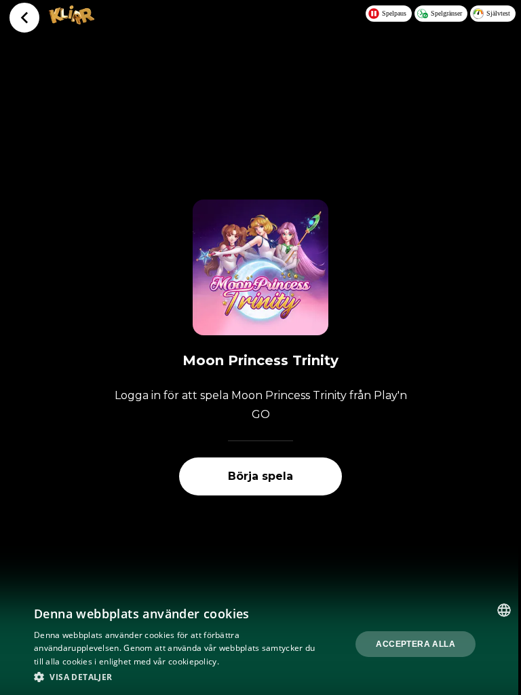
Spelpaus (394, 13)
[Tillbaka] (24, 17)
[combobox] (504, 610)
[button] (179, 677)
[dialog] (260, 644)
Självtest (498, 13)
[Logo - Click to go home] (71, 20)
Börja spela (260, 476)
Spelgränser (446, 13)
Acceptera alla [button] (415, 644)
